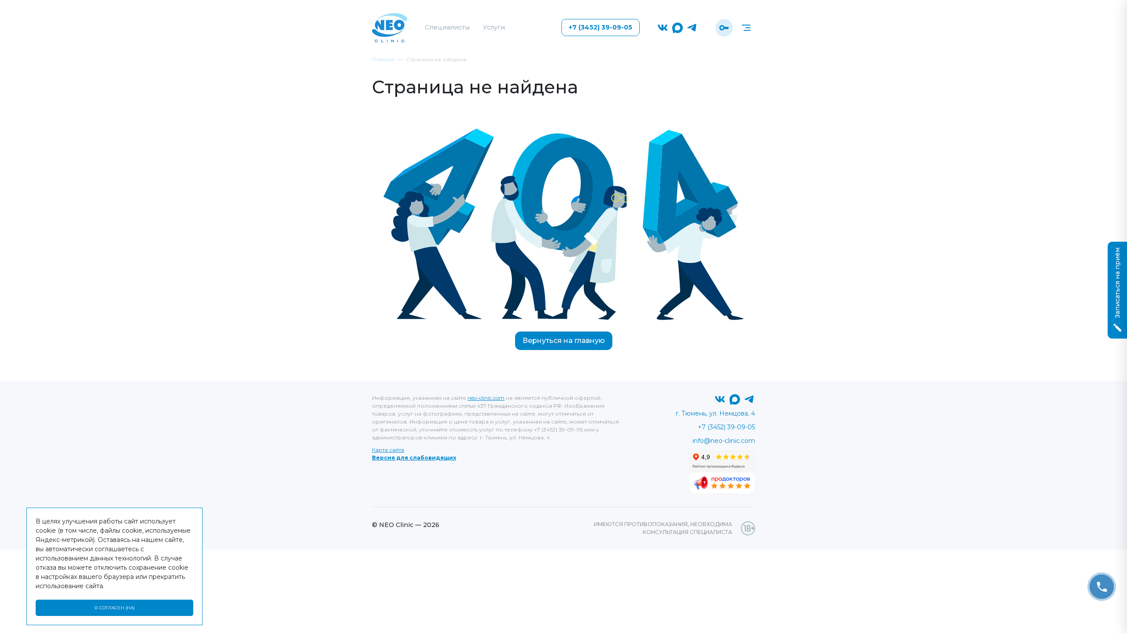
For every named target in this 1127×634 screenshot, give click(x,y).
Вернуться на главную (564, 340)
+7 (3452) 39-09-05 (600, 27)
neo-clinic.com (486, 397)
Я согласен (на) (114, 608)
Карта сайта (388, 449)
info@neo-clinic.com (723, 441)
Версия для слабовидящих (414, 457)
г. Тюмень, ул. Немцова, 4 (715, 413)
